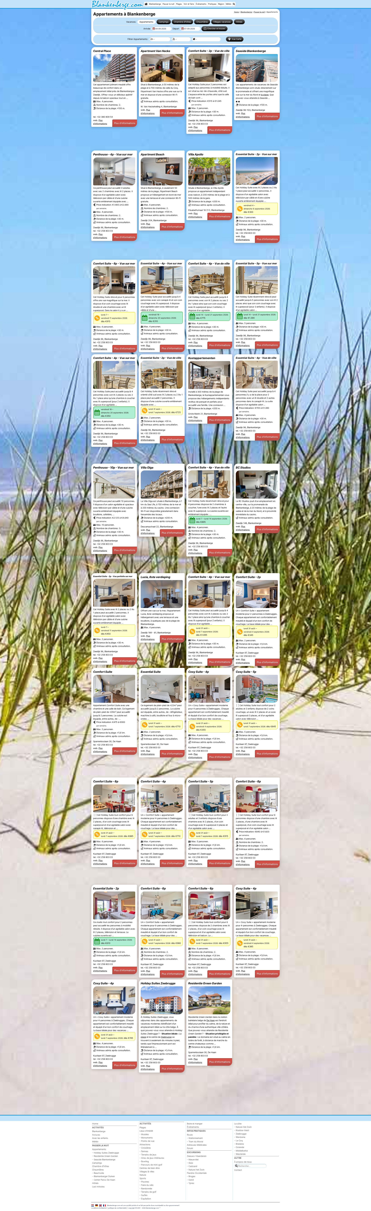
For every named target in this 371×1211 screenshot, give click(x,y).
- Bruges (191, 1176)
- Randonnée (146, 1188)
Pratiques (212, 4)
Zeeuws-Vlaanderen (196, 1156)
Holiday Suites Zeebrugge (158, 983)
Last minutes (98, 1186)
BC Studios (243, 467)
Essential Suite (151, 672)
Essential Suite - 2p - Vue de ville (161, 357)
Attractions (145, 1144)
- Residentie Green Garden (105, 1156)
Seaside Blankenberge (251, 51)
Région (221, 4)
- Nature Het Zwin (195, 1169)
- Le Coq (238, 1140)
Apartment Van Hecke (155, 51)
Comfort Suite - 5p (200, 781)
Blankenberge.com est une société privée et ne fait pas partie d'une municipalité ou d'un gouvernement (143, 1205)
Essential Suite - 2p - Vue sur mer (256, 154)
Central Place (102, 51)
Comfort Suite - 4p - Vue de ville (209, 263)
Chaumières (202, 22)
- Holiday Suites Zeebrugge (105, 1152)
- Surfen (143, 1195)
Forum (190, 1148)
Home (95, 1123)
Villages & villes (147, 1171)
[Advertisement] (178, 142)
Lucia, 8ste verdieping (155, 577)
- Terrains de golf (148, 1192)
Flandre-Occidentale (197, 1173)
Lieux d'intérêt (146, 1131)
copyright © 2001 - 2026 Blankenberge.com (143, 1208)
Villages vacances (222, 22)
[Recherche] (233, 4)
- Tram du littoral (195, 1141)
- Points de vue (147, 1141)
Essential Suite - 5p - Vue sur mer (256, 263)
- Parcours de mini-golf (151, 1164)
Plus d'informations (124, 123)
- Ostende (239, 1147)
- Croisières (145, 1148)
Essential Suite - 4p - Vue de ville (256, 357)
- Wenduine (239, 1137)
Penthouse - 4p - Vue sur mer (113, 154)
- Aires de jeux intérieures (152, 1158)
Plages (179, 4)
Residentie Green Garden (205, 983)
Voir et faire (189, 4)
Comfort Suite (102, 672)
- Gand (190, 1180)
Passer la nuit (168, 4)
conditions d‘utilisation (99, 1208)
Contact (238, 1170)
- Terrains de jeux (148, 1154)
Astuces (96, 1135)
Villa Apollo (195, 154)
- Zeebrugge (240, 1133)
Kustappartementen (201, 358)
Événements (201, 4)
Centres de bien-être (150, 1168)
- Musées (144, 1134)
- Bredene (239, 1144)
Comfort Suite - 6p (105, 781)
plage (143, 1037)
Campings (164, 22)
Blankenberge (155, 4)
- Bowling (144, 1161)
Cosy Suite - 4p (198, 672)
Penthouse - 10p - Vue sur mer (113, 467)
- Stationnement (195, 1138)
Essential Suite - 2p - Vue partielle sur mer (112, 576)
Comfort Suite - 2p (248, 577)
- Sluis (190, 1163)
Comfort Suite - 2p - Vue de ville (209, 50)
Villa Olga (147, 467)
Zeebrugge (166, 1037)
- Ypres (190, 1183)
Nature (143, 1175)
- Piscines (144, 1181)
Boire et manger (194, 1123)
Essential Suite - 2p (106, 888)
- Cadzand (192, 1166)
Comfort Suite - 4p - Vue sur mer (114, 357)
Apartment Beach (152, 154)
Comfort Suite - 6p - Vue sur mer (114, 263)
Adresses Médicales (197, 1145)
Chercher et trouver (216, 28)
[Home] (146, 4)
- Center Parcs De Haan (103, 1180)
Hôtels (239, 22)
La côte (237, 1123)
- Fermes (144, 1151)
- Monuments (146, 1137)
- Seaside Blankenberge (103, 1159)
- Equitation (145, 1198)
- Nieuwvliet (193, 1159)
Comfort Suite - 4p (153, 781)
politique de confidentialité (117, 1208)
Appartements (146, 22)
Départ (176, 28)
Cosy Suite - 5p (246, 672)
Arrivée (147, 28)
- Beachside (98, 1173)
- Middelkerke (241, 1150)
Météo (228, 4)
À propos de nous (243, 1162)
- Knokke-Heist (241, 1130)
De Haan (211, 1020)
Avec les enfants (100, 1138)
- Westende (239, 1154)
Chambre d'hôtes (182, 22)
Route (190, 1135)
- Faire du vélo (146, 1185)
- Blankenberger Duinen (103, 1176)
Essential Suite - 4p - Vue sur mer (161, 263)
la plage (265, 94)
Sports (143, 1178)
